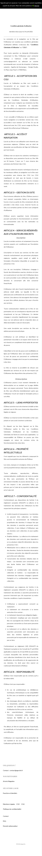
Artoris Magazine (8, 781)
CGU (23, 804)
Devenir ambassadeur (10, 826)
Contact (6, 816)
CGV (18, 804)
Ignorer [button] (36, 6)
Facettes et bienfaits (10, 793)
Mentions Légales (9, 804)
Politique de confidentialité (12, 809)
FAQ (4, 821)
